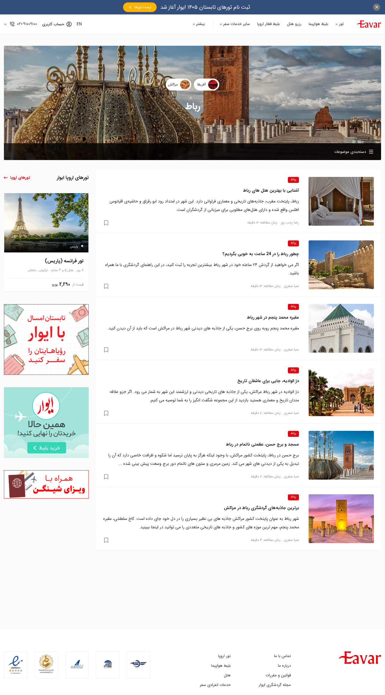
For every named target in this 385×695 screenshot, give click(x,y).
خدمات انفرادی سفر (215, 685)
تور (341, 24)
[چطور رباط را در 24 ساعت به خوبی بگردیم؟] (341, 264)
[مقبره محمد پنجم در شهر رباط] (341, 328)
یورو (55, 285)
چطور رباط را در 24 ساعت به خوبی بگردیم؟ (261, 254)
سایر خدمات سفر (236, 24)
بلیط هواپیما (318, 24)
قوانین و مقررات (278, 675)
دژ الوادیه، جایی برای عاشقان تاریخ (268, 381)
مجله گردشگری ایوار (275, 685)
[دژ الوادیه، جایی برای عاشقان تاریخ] (341, 391)
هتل (227, 675)
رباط (293, 179)
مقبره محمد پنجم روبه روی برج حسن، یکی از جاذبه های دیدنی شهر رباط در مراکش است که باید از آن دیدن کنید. (203, 328)
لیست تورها (142, 7)
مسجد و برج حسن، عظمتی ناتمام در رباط (262, 444)
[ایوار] (369, 24)
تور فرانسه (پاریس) (64, 261)
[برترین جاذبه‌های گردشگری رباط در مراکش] (341, 518)
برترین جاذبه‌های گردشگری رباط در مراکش (261, 508)
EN (79, 24)
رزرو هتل (294, 24)
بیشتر (200, 24)
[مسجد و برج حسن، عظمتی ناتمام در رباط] (341, 455)
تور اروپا (224, 656)
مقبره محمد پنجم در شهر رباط (273, 317)
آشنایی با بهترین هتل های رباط (271, 190)
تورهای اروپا (20, 178)
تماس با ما (282, 656)
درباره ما (284, 666)
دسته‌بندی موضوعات (350, 152)
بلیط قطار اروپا (268, 24)
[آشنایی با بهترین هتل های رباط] (341, 201)
